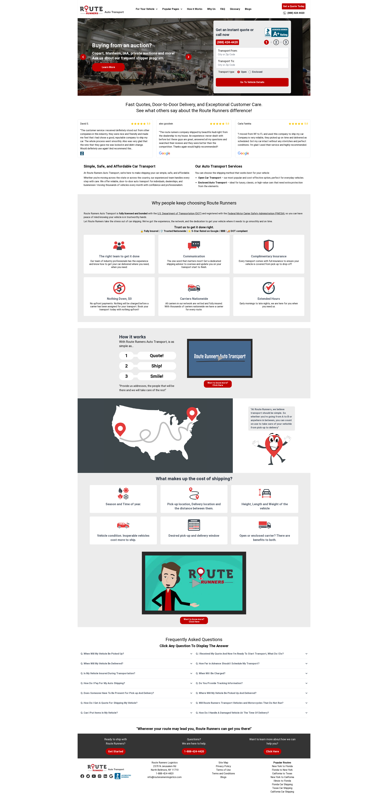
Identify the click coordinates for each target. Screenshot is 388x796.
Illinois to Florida (282, 780)
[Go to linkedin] (105, 776)
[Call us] (284, 13)
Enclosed (257, 71)
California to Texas (282, 773)
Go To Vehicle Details (252, 82)
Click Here (272, 751)
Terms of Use (223, 769)
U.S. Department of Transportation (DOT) (179, 213)
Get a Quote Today (293, 6)
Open (244, 71)
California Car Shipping (282, 791)
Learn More (108, 67)
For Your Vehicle (145, 9)
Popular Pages (170, 9)
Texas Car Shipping (282, 788)
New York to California (282, 777)
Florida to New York (282, 769)
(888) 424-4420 (227, 42)
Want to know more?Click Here (217, 384)
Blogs (248, 9)
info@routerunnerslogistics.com (165, 777)
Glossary (235, 9)
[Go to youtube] (94, 776)
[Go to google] (111, 776)
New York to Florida (282, 766)
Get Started (115, 751)
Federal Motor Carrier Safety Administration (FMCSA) (256, 213)
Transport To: (226, 61)
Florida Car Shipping (282, 784)
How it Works (194, 9)
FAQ (222, 9)
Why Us (211, 9)
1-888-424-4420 (194, 751)
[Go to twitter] (88, 776)
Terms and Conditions (223, 773)
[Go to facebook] (82, 776)
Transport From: (227, 50)
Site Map (223, 762)
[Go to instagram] (99, 776)
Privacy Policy (223, 766)
